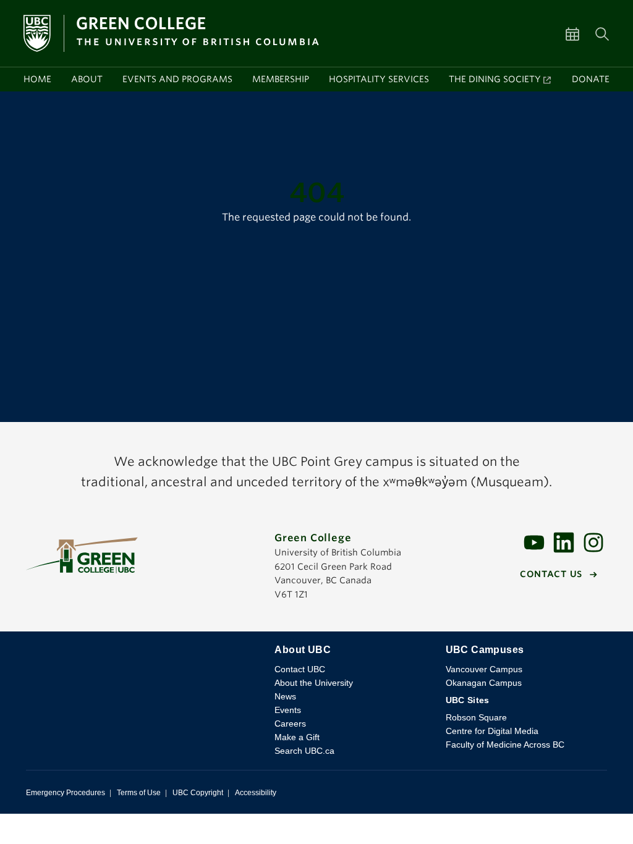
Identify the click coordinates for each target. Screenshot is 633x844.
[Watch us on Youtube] (534, 541)
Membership (280, 79)
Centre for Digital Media (492, 731)
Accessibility (255, 792)
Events (287, 710)
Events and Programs (177, 79)
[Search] (602, 33)
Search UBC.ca (304, 751)
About (87, 79)
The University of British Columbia (142, 659)
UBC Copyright (197, 792)
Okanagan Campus (484, 683)
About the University (313, 683)
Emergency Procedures (65, 792)
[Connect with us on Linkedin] (564, 541)
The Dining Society (495, 79)
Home (37, 79)
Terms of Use (139, 792)
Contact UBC (299, 669)
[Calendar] (580, 33)
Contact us (551, 574)
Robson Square (476, 717)
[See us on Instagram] (593, 541)
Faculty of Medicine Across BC (505, 744)
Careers (290, 723)
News (285, 696)
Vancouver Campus (484, 669)
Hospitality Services (379, 79)
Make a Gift (297, 737)
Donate (591, 79)
